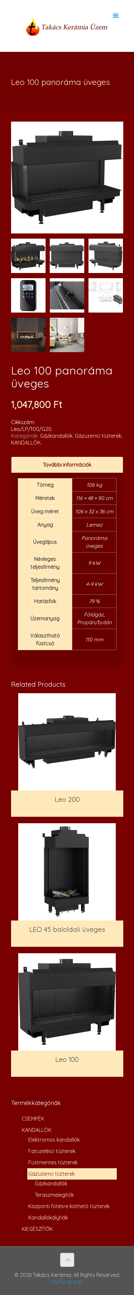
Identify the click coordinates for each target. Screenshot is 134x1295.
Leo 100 (67, 1059)
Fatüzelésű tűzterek (51, 1151)
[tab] (67, 465)
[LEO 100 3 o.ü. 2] (28, 256)
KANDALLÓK (26, 442)
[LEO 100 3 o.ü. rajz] (105, 295)
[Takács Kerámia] (67, 26)
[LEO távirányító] (28, 295)
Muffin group (67, 1281)
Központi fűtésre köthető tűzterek (69, 1206)
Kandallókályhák (48, 1217)
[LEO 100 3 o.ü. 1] (67, 177)
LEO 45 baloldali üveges (67, 929)
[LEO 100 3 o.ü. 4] (105, 256)
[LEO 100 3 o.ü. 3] (67, 256)
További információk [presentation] (67, 464)
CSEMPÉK (33, 1118)
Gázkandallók (56, 436)
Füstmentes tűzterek (53, 1162)
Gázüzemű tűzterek (98, 436)
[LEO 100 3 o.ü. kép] (67, 335)
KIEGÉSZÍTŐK (37, 1229)
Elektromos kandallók (54, 1139)
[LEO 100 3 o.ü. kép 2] (28, 335)
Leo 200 (67, 799)
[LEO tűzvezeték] (67, 295)
